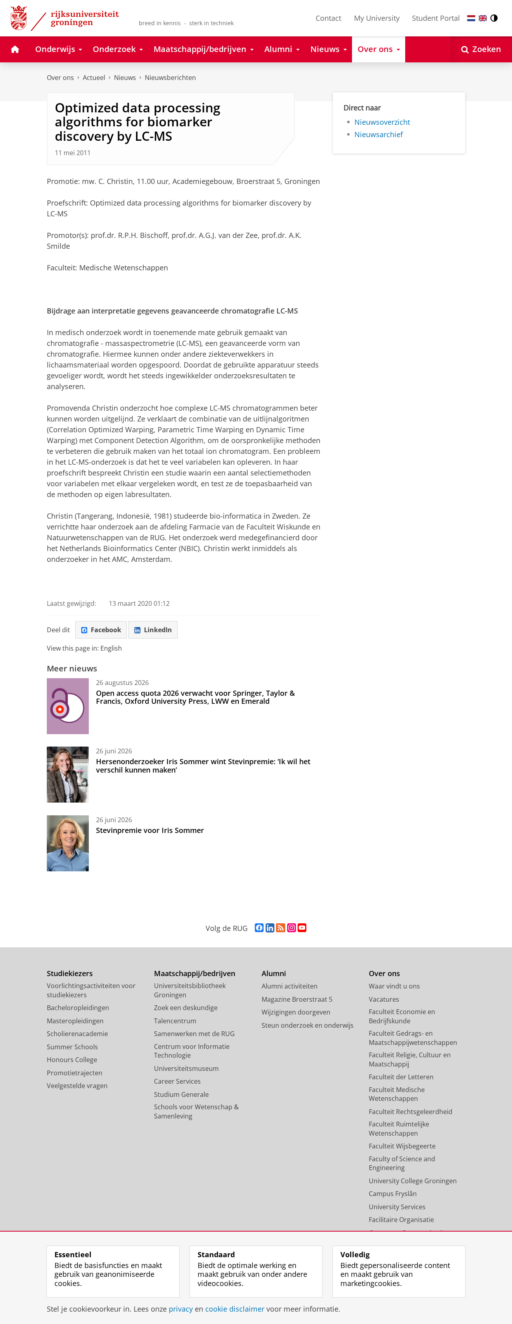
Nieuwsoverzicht (382, 122)
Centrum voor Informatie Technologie (192, 1051)
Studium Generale (181, 1094)
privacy (181, 1309)
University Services (397, 1206)
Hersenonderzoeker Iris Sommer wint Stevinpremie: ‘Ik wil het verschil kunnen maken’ (203, 765)
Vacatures (384, 999)
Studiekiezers (70, 973)
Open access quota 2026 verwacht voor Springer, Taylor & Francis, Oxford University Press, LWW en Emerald (195, 697)
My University (377, 18)
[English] (483, 18)
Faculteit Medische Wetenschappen (397, 1094)
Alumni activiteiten (290, 986)
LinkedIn (158, 629)
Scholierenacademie (77, 1033)
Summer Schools (72, 1046)
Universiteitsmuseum (186, 1068)
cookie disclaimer (234, 1309)
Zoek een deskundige (186, 1007)
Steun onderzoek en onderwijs (308, 1025)
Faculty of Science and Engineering (402, 1163)
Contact (328, 18)
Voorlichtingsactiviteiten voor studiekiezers (91, 990)
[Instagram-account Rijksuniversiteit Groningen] (291, 928)
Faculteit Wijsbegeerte (402, 1146)
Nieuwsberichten (170, 77)
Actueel (94, 77)
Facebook (106, 629)
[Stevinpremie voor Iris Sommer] (68, 843)
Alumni (274, 973)
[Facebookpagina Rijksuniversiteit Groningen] (259, 928)
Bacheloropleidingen (78, 1007)
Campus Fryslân (393, 1193)
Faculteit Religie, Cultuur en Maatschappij (410, 1059)
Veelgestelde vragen (77, 1085)
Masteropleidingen (75, 1020)
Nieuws (125, 77)
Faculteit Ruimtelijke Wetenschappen (399, 1129)
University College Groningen (413, 1180)
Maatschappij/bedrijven (194, 973)
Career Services (177, 1081)
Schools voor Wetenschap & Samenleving (196, 1111)
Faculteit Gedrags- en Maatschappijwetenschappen (413, 1038)
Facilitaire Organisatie (401, 1219)
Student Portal (436, 18)
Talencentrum (175, 1020)
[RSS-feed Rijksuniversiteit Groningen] (280, 928)
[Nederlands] (471, 18)
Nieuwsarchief (378, 134)
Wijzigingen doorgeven (296, 1012)
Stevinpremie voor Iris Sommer (150, 830)
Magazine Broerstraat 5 (297, 999)
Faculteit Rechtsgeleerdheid (410, 1111)
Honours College (72, 1059)
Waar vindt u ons (394, 986)
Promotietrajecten (74, 1072)
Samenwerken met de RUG (194, 1033)
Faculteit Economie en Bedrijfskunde (402, 1016)
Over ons (60, 77)
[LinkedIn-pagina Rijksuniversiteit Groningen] (270, 928)
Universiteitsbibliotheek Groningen (190, 990)
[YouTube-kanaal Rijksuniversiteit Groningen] (302, 928)
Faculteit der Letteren (401, 1076)
